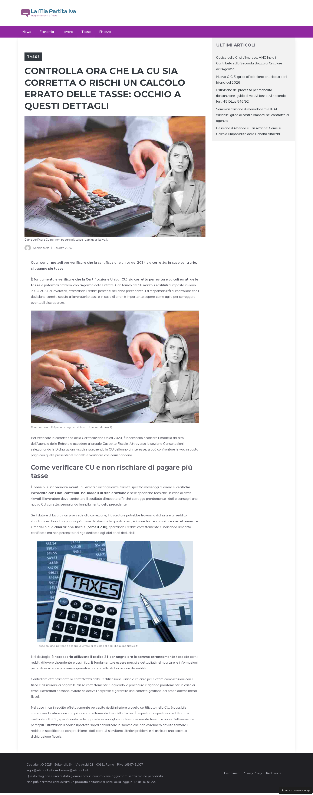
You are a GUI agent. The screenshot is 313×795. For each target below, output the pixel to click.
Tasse (86, 32)
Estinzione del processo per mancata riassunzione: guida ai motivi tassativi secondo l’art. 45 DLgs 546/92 (251, 95)
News (26, 32)
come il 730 (97, 527)
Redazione (273, 773)
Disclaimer (231, 773)
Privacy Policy (252, 773)
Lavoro (67, 32)
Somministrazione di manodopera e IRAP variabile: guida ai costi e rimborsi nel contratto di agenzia (252, 115)
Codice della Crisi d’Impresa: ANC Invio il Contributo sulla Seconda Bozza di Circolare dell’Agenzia (249, 63)
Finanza (105, 32)
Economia (47, 32)
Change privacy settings (295, 790)
